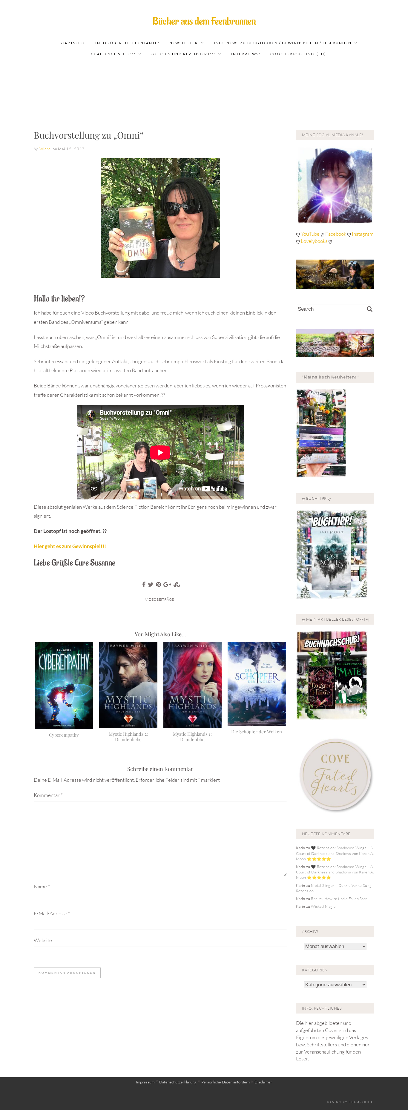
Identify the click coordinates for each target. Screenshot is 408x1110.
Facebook (336, 234)
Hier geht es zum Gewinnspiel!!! (70, 546)
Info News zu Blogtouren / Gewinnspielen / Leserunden (283, 43)
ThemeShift (361, 1101)
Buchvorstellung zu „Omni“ (89, 135)
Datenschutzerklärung (178, 1082)
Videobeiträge (159, 599)
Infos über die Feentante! (127, 43)
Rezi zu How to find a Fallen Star (339, 898)
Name (42, 886)
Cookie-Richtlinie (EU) (298, 54)
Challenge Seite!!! (113, 54)
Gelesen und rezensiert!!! (183, 54)
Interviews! (245, 54)
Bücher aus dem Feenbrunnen (204, 21)
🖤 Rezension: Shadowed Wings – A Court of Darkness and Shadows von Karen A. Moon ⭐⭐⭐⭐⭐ (335, 853)
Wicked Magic (323, 906)
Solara (44, 148)
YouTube (310, 234)
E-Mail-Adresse (52, 913)
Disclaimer (263, 1082)
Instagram (363, 234)
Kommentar (48, 795)
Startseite (72, 43)
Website (43, 940)
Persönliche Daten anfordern (225, 1082)
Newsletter (183, 43)
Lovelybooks (314, 241)
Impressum (145, 1082)
